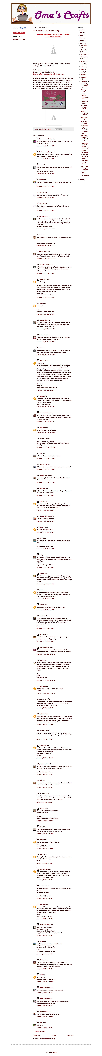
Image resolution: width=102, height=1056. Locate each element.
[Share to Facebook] (60, 129)
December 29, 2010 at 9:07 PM (45, 159)
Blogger (54, 1052)
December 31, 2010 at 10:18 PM (46, 654)
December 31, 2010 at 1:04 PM (45, 495)
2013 (81, 38)
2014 (81, 35)
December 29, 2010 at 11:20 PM (46, 258)
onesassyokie (43, 1011)
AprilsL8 (41, 179)
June (82, 66)
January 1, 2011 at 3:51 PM (44, 898)
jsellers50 (42, 501)
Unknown (42, 427)
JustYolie (41, 192)
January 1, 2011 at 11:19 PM (45, 981)
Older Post (70, 1035)
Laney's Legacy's (44, 475)
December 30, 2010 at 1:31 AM (45, 273)
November (84, 50)
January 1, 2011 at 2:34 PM (44, 880)
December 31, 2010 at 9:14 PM (45, 628)
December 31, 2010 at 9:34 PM (45, 641)
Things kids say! (84, 132)
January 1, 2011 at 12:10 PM (45, 848)
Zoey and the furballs (45, 139)
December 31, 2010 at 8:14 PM (45, 567)
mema (41, 839)
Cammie (42, 605)
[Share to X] (58, 129)
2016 (81, 30)
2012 (81, 40)
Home (54, 1035)
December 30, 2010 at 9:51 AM (45, 329)
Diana (40, 235)
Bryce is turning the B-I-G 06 (84, 113)
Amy (41, 826)
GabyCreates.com (45, 264)
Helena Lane (43, 464)
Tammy (42, 573)
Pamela (42, 616)
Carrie (41, 941)
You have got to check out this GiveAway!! (85, 145)
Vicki (41, 780)
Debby (41, 555)
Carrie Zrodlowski (45, 516)
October (83, 54)
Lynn (41, 538)
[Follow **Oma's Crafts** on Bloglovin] (19, 28)
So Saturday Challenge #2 (84, 85)
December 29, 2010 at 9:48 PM (45, 210)
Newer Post (37, 1035)
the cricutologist (44, 413)
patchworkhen (44, 764)
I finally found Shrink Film (85, 173)
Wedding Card (83, 90)
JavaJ (41, 1022)
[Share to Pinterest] (61, 129)
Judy (41, 453)
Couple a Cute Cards (84, 151)
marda (41, 854)
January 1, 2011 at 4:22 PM (44, 919)
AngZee (42, 634)
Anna (40, 165)
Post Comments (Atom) (48, 1038)
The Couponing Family (45, 152)
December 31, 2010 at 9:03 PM (45, 610)
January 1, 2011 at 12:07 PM (45, 833)
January (83, 81)
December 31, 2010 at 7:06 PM (45, 549)
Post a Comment (40, 1031)
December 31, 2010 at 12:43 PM (46, 458)
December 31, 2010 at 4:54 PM (45, 521)
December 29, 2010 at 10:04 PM (46, 229)
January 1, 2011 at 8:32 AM (44, 758)
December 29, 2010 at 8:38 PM (45, 146)
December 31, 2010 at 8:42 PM (45, 599)
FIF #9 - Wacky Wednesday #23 (85, 96)
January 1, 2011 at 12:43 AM (45, 708)
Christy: (42, 960)
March (83, 74)
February (83, 77)
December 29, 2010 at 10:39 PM (46, 245)
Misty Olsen (43, 279)
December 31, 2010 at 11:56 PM (46, 693)
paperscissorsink (45, 987)
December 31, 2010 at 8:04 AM (45, 421)
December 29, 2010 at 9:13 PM (45, 173)
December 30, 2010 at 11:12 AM (46, 355)
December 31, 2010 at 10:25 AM (46, 432)
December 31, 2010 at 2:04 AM (45, 407)
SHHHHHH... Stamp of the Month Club (84, 138)
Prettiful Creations (45, 925)
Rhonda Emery (43, 251)
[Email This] (55, 129)
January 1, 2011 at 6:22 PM (44, 954)
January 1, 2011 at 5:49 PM (44, 935)
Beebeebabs (43, 320)
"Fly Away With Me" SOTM (84, 107)
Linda (41, 975)
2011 (81, 43)
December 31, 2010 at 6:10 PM (45, 532)
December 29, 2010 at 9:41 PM (45, 186)
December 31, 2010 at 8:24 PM (45, 584)
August (83, 61)
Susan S (42, 527)
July (82, 64)
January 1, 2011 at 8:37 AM (44, 774)
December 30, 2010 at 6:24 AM (45, 297)
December (84, 46)
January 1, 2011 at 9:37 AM (44, 787)
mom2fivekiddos (44, 647)
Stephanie (42, 488)
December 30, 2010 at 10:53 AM (46, 342)
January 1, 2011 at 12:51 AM (45, 724)
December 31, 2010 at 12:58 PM (46, 469)
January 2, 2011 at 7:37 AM (44, 993)
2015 (81, 32)
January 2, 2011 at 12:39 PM (45, 1016)
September (84, 57)
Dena (41, 590)
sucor (41, 396)
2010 (81, 179)
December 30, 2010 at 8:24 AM (45, 314)
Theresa (42, 808)
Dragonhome (43, 869)
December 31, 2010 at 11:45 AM (46, 447)
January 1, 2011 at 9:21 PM (44, 969)
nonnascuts (43, 745)
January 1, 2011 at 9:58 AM (44, 802)
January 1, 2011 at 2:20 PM (44, 863)
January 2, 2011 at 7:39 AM (44, 1005)
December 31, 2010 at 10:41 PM (46, 680)
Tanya (41, 303)
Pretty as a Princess (84, 122)
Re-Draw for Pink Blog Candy (84, 156)
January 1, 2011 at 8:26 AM (44, 739)
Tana (41, 348)
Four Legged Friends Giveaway (46, 30)
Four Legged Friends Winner (84, 162)
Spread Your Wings (84, 118)
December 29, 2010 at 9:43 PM (45, 197)
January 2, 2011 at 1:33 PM (44, 1028)
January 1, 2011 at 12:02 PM (45, 821)
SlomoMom (42, 216)
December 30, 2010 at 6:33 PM (45, 390)
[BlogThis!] (57, 129)
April (82, 72)
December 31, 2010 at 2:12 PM (45, 510)
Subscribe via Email (19, 39)
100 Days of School (84, 102)
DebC (41, 660)
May (82, 69)
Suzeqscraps (43, 335)
